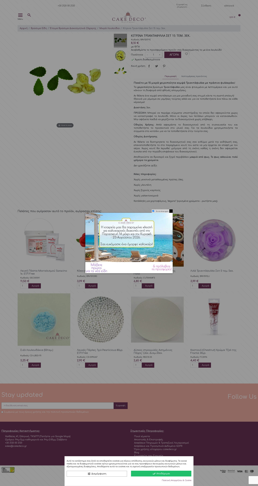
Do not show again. (162, 211)
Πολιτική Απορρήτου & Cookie (176, 480)
